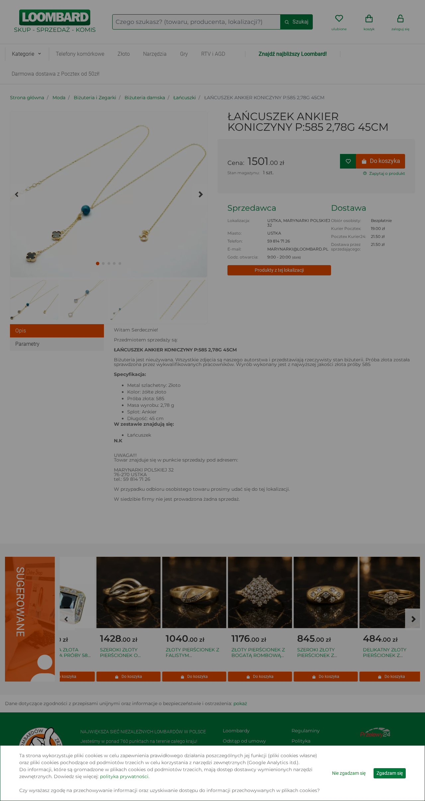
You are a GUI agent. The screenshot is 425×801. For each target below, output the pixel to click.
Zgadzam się (390, 773)
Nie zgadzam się (349, 773)
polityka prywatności (124, 776)
